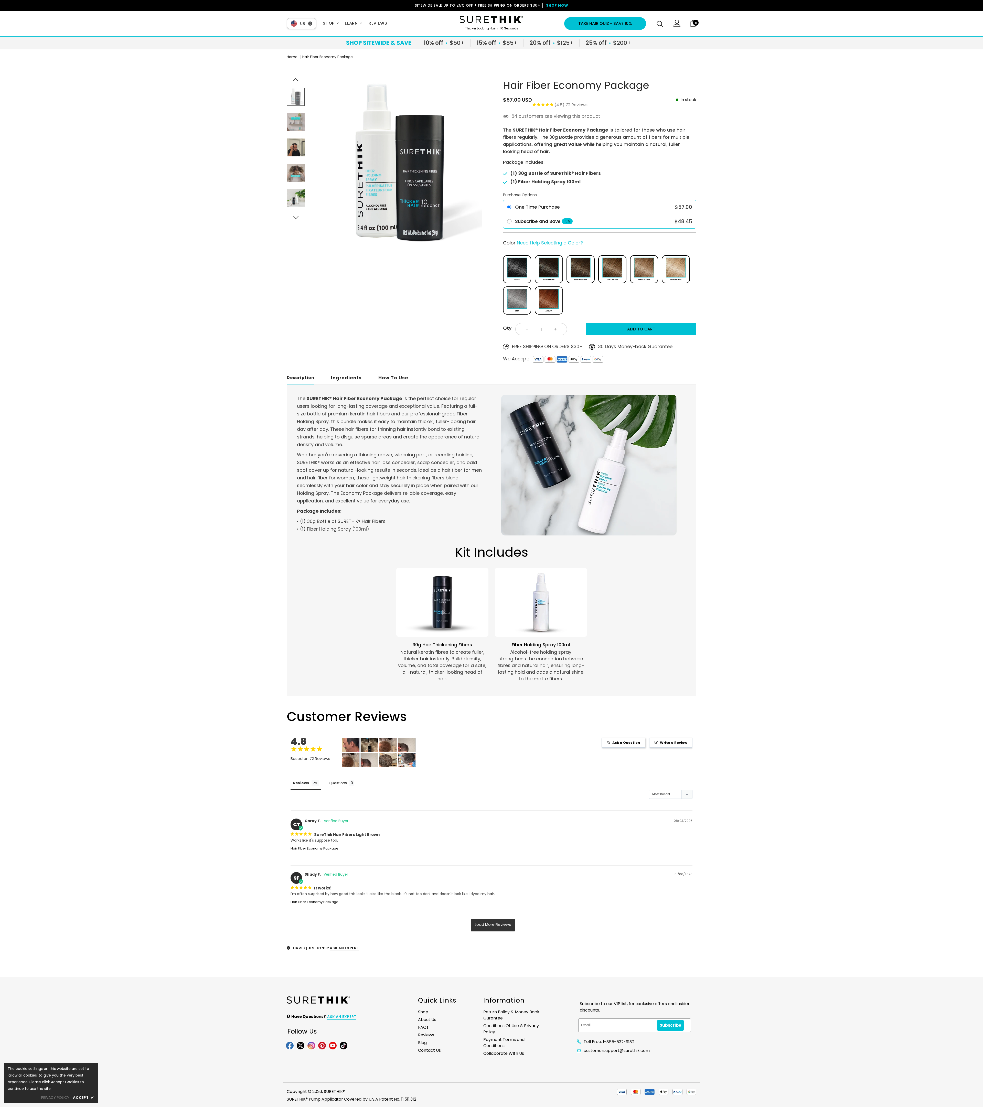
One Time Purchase (537, 207)
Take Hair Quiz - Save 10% (605, 23)
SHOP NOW (556, 5)
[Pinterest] (322, 1045)
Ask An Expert (344, 948)
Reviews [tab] (301, 783)
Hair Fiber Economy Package (314, 848)
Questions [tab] (338, 783)
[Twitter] (300, 1045)
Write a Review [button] (673, 742)
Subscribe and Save (538, 221)
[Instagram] (311, 1045)
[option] (399, 164)
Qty (507, 328)
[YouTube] (332, 1045)
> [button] (493, 925)
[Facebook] (289, 1045)
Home (292, 56)
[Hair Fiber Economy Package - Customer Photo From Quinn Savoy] (350, 745)
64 (514, 116)
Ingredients (346, 377)
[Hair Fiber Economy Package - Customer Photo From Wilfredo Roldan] (406, 760)
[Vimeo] (343, 1045)
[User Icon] (677, 25)
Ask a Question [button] (626, 742)
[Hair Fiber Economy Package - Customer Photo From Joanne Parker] (369, 745)
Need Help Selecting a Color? (550, 243)
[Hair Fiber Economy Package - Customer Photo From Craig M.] (388, 745)
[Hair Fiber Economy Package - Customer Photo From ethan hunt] (388, 760)
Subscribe (670, 1025)
